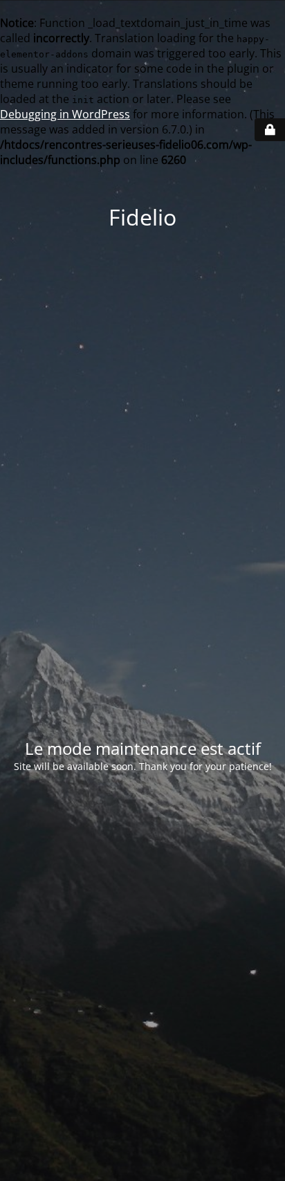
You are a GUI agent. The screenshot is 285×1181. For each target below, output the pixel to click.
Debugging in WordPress (65, 114)
